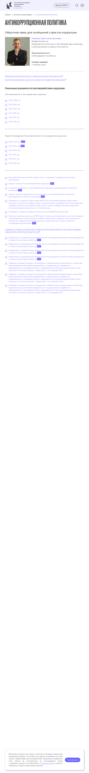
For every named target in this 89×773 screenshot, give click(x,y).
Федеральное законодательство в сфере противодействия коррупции (33, 76)
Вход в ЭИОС (62, 5)
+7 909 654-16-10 (39, 65)
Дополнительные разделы (23, 15)
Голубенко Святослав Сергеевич (46, 38)
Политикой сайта (47, 763)
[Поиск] (77, 5)
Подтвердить (72, 760)
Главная (8, 15)
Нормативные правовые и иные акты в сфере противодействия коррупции (35, 80)
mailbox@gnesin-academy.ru (44, 56)
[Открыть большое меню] (82, 5)
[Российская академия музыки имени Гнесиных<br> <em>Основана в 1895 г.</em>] (17, 5)
